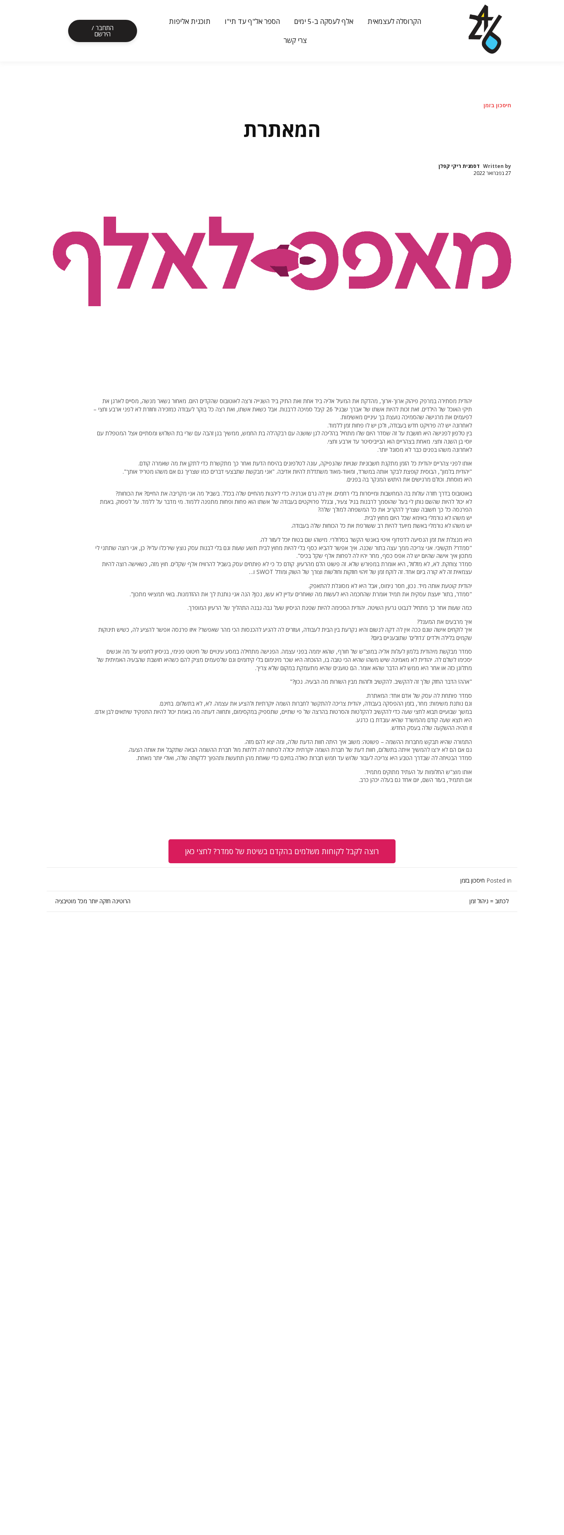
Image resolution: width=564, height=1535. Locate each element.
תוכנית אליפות (190, 21)
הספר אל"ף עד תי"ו (252, 21)
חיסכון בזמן (497, 105)
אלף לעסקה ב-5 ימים (323, 21)
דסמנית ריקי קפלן (459, 166)
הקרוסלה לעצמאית (394, 21)
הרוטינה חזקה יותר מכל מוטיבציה (92, 901)
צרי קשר (295, 40)
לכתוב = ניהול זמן (489, 901)
